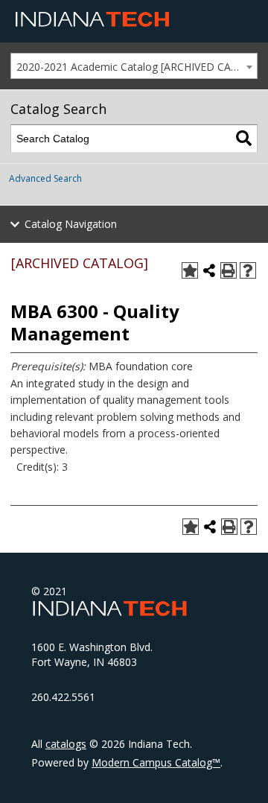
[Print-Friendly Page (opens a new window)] (228, 270)
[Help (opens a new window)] (248, 270)
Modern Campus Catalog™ (156, 762)
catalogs (65, 744)
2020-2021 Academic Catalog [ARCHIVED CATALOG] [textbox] (136, 67)
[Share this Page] (209, 270)
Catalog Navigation (71, 224)
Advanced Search (45, 178)
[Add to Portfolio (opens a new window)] (190, 270)
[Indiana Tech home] (92, 23)
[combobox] (134, 66)
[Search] (244, 138)
